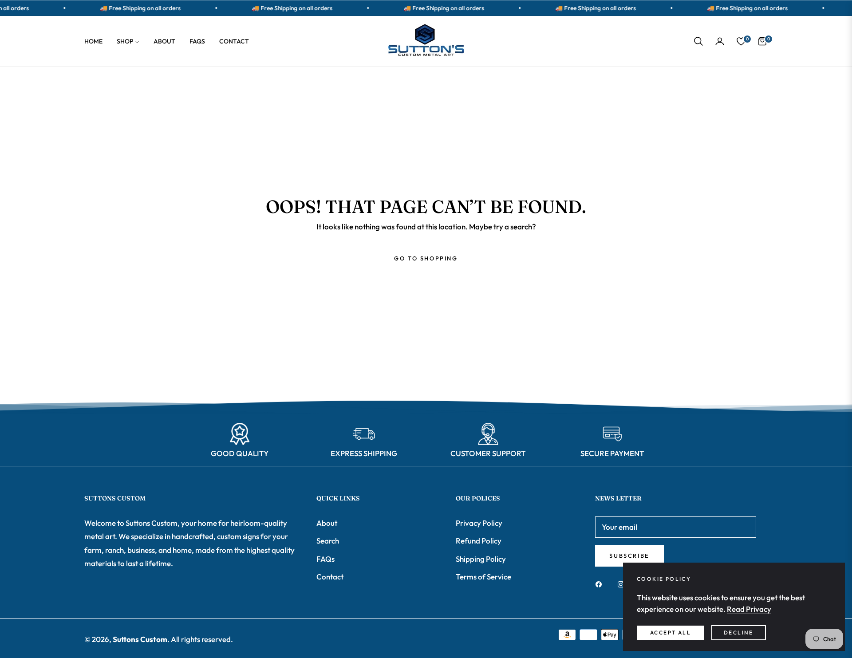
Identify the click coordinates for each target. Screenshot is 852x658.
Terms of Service (483, 576)
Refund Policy (478, 540)
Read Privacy (749, 609)
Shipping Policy (481, 558)
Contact (329, 576)
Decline (738, 632)
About (326, 523)
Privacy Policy (479, 523)
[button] (698, 41)
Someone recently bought (100, 606)
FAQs (325, 558)
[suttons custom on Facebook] (601, 584)
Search (327, 540)
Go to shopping (426, 258)
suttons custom (140, 639)
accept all (670, 632)
